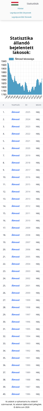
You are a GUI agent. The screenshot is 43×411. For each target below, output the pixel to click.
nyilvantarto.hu (23, 401)
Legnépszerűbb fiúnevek (21, 17)
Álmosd (15, 112)
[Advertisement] (21, 28)
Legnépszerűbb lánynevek (20, 13)
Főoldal (20, 8)
